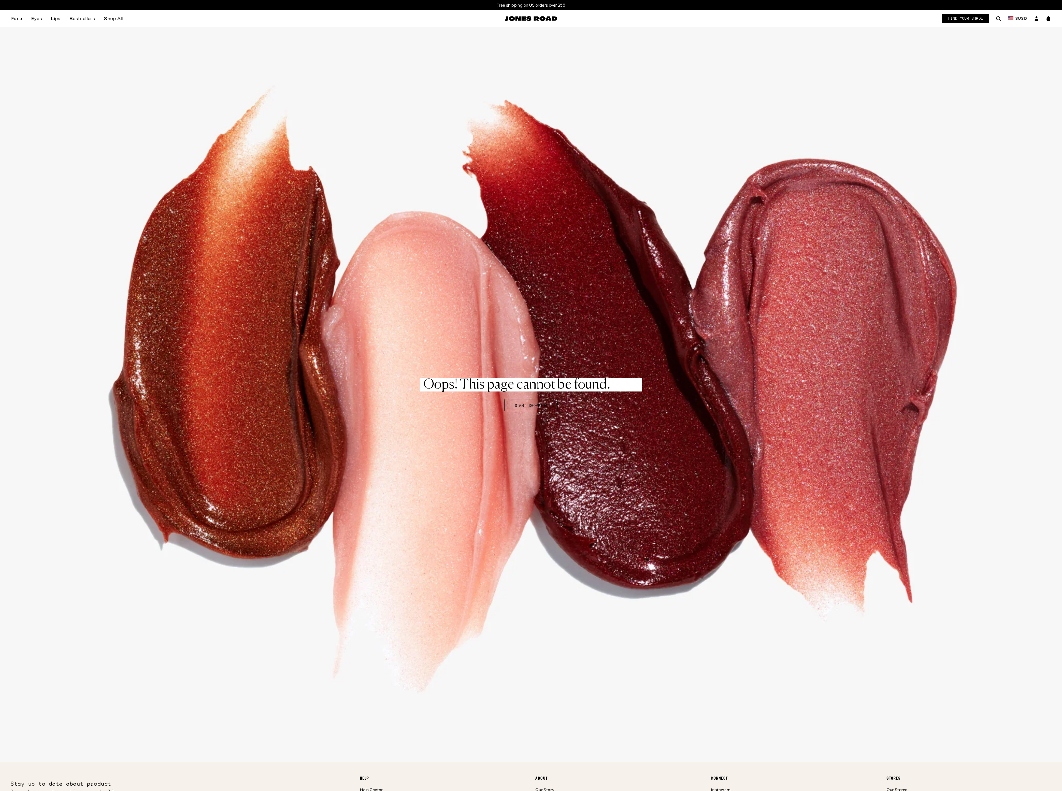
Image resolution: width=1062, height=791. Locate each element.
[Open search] (998, 19)
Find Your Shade (965, 18)
